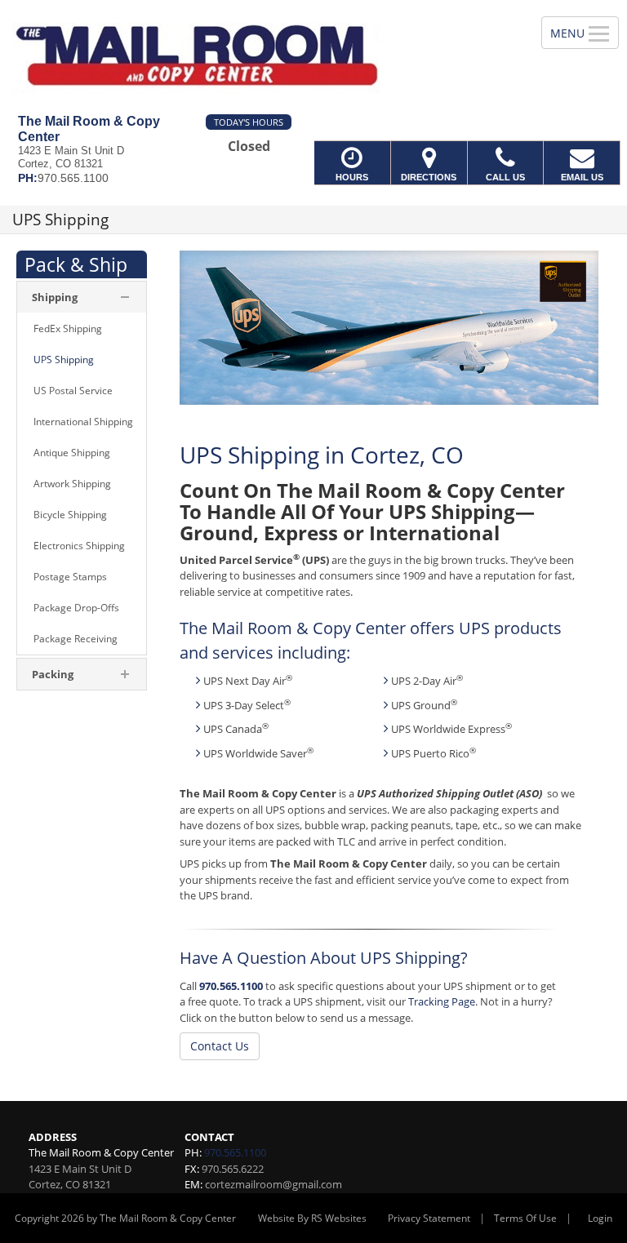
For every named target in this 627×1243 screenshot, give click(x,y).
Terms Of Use (525, 1218)
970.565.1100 (231, 986)
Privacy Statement (429, 1218)
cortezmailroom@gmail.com (273, 1184)
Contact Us (219, 1046)
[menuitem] (81, 328)
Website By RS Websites (312, 1218)
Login (600, 1218)
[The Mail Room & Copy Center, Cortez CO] (313, 57)
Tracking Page (441, 1001)
